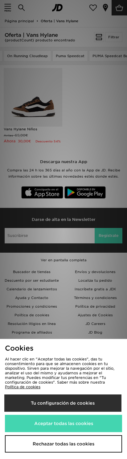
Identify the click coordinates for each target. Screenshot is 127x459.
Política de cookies (22, 387)
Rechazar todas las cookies (63, 443)
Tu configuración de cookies (63, 403)
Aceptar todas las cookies (63, 423)
